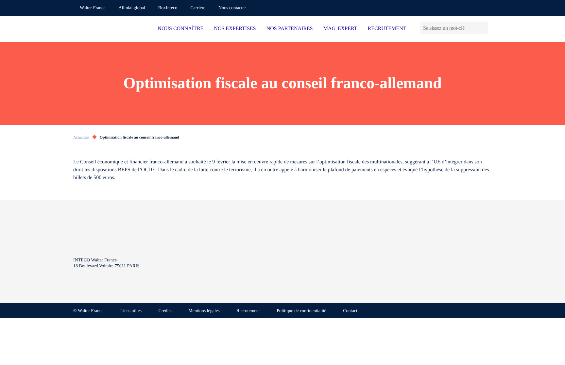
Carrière (197, 8)
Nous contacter (232, 8)
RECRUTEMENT (387, 28)
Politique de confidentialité (301, 310)
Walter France (93, 8)
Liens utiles (131, 310)
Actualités (81, 137)
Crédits (164, 310)
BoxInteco (167, 8)
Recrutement (248, 310)
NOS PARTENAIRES (289, 28)
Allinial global (132, 8)
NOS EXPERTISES (235, 28)
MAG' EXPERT (340, 28)
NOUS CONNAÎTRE (180, 28)
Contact (350, 310)
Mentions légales (203, 310)
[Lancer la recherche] (483, 28)
